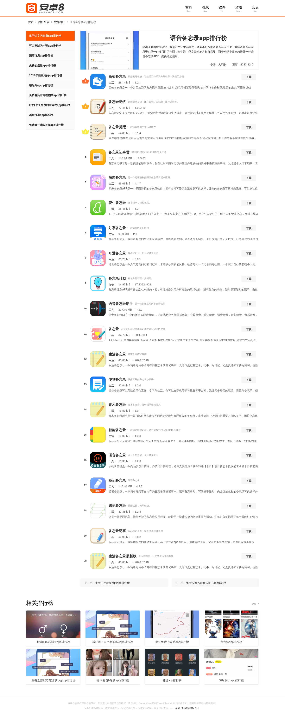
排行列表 (43, 22)
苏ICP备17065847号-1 (187, 707)
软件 (221, 7)
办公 (111, 284)
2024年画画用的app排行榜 (45, 75)
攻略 (238, 7)
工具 (111, 108)
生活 (111, 82)
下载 (248, 77)
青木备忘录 (117, 404)
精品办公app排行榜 (41, 85)
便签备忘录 (117, 379)
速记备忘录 (117, 505)
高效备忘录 (117, 76)
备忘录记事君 (119, 152)
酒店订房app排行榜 (41, 55)
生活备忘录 (117, 354)
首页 (188, 7)
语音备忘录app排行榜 (83, 22)
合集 (255, 7)
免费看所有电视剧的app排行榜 (48, 95)
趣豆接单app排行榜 (41, 115)
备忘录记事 (117, 531)
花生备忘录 (117, 202)
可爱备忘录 (117, 253)
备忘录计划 (117, 278)
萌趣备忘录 (117, 177)
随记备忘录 (117, 480)
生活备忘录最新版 (122, 556)
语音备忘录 (117, 455)
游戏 (205, 7)
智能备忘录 (117, 430)
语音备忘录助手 (121, 303)
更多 (254, 603)
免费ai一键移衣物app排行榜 (46, 125)
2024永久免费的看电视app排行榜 (49, 105)
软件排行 (59, 22)
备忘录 (114, 329)
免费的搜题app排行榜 (42, 65)
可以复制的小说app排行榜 (45, 45)
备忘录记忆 (117, 101)
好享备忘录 (117, 228)
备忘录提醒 (117, 127)
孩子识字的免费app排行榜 (45, 35)
